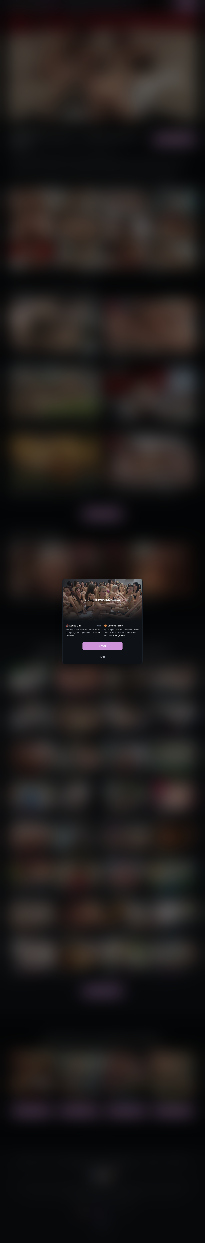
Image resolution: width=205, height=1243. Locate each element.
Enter (102, 646)
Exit (102, 656)
